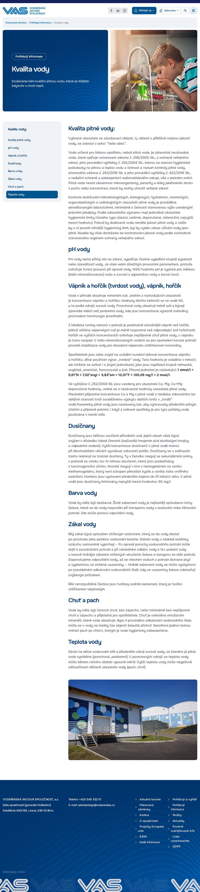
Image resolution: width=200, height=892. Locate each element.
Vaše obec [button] (170, 10)
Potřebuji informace (40, 22)
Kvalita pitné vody (19, 140)
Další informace (149, 842)
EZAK (142, 836)
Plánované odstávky (146, 807)
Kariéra (143, 815)
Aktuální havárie (149, 799)
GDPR (175, 846)
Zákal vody (15, 179)
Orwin (21, 872)
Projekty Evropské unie (151, 829)
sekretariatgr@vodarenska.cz (96, 805)
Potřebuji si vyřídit (184, 799)
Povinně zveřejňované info (183, 829)
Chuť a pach (15, 186)
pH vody (13, 148)
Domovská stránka (16, 22)
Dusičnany (14, 163)
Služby (176, 815)
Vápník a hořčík (17, 155)
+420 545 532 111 (90, 799)
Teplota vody (16, 194)
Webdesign (10, 872)
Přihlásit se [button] (145, 10)
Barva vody (15, 171)
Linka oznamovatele (180, 839)
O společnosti (148, 821)
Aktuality (177, 821)
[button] (185, 10)
